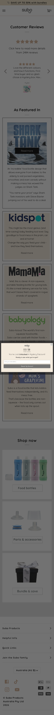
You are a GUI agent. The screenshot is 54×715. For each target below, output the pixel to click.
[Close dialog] (51, 344)
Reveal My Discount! (27, 366)
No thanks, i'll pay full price (27, 369)
